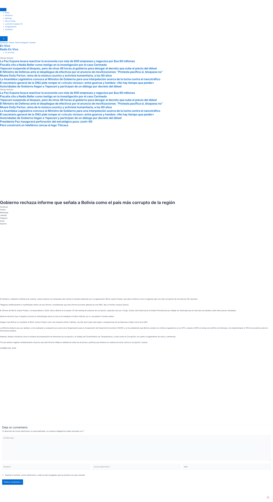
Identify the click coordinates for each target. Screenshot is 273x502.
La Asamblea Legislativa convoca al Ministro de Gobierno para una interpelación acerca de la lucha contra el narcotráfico (80, 79)
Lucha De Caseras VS (14, 24)
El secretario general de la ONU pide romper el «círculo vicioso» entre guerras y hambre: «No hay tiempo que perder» (77, 82)
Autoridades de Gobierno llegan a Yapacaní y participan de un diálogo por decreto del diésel (61, 86)
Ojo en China (10, 21)
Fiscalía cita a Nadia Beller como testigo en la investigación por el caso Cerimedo (53, 64)
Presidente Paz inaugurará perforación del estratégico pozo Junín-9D (46, 121)
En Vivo (5, 45)
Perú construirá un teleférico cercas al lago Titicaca (34, 125)
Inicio (7, 13)
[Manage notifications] (268, 497)
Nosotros (9, 15)
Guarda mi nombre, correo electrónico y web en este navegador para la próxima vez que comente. (45, 475)
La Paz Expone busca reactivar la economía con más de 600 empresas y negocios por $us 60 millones (67, 61)
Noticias (8, 18)
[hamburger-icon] (3, 9)
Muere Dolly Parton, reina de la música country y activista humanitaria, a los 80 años (56, 75)
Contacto (9, 29)
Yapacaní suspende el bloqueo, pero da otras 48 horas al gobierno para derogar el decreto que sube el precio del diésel (78, 68)
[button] (136, 206)
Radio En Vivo (9, 49)
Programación (10, 27)
